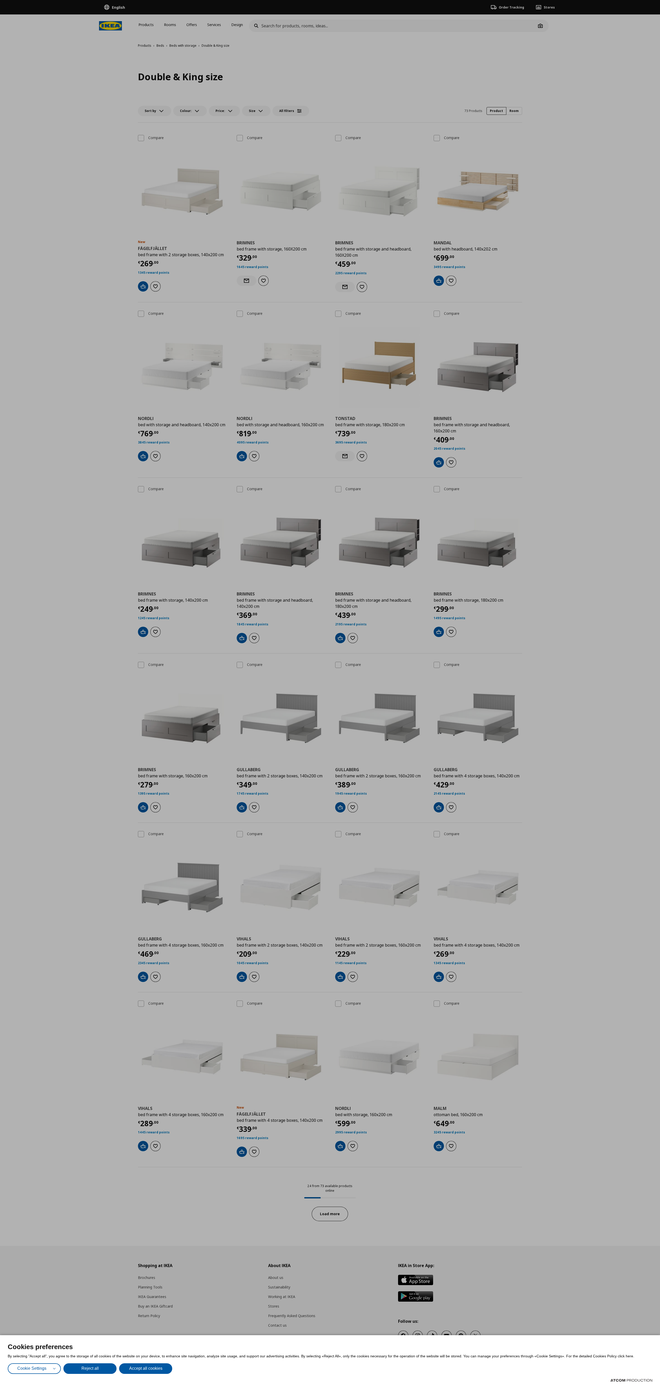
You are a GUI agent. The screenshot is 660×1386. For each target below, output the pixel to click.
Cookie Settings (31, 1368)
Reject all (90, 1368)
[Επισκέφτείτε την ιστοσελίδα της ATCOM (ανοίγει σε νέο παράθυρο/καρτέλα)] (631, 1380)
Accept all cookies (145, 1368)
